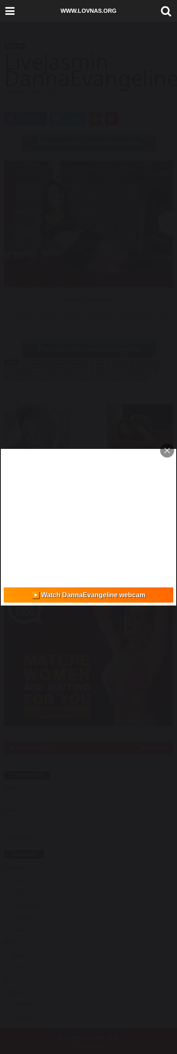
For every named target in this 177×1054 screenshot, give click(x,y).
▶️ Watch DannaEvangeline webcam (88, 595)
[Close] (167, 451)
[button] (164, 11)
